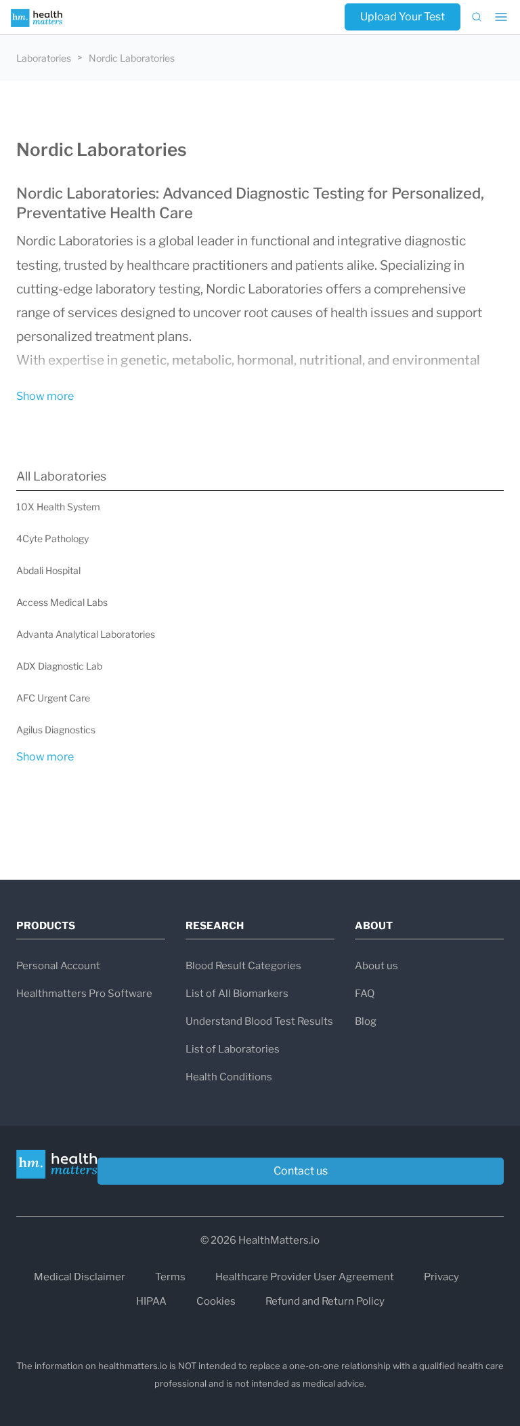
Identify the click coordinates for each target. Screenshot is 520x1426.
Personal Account (58, 966)
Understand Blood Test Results (259, 1021)
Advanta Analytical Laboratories (85, 634)
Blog (365, 1021)
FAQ (364, 993)
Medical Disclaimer (79, 1277)
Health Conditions (229, 1077)
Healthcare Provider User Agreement (304, 1277)
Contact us (301, 1170)
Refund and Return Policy (325, 1301)
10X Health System (58, 506)
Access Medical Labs (62, 602)
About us (376, 966)
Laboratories (43, 58)
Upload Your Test (402, 16)
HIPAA (151, 1301)
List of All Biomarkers (237, 993)
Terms (170, 1277)
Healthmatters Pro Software (84, 993)
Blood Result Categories (243, 966)
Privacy (441, 1277)
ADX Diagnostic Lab (59, 666)
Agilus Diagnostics (55, 729)
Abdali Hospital (48, 570)
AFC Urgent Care (53, 698)
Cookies (216, 1301)
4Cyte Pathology (52, 538)
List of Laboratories (233, 1049)
